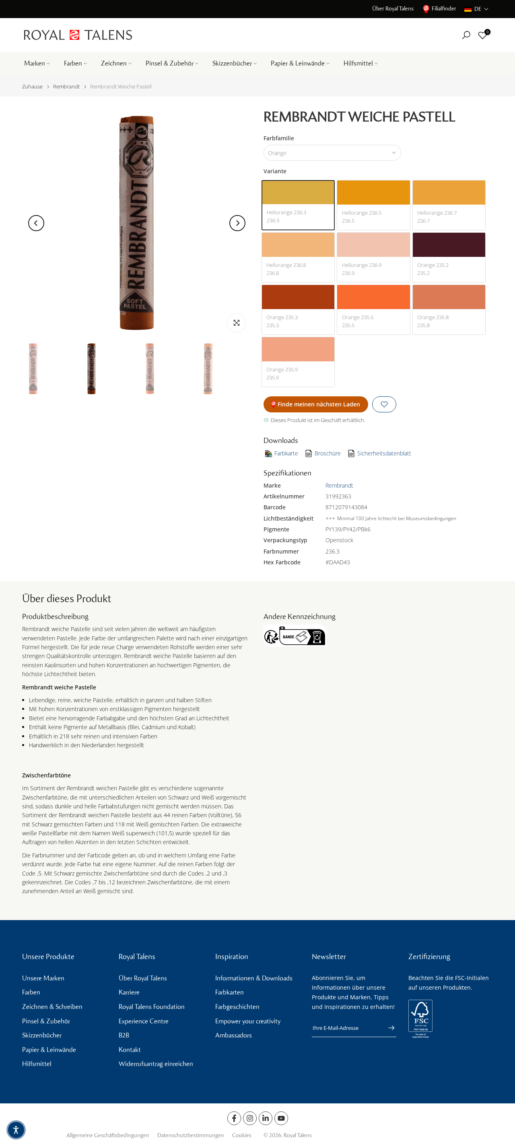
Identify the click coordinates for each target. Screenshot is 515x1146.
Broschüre (328, 453)
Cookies (241, 1135)
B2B (124, 1035)
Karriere (129, 992)
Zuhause (32, 86)
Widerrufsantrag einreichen (156, 1064)
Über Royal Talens (393, 8)
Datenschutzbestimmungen (190, 1135)
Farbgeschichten (237, 1007)
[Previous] (36, 223)
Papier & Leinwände (298, 63)
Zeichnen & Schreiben (52, 1007)
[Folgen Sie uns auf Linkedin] (265, 1118)
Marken (34, 63)
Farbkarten (229, 992)
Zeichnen (114, 63)
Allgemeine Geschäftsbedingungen (107, 1135)
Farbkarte (286, 453)
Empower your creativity (247, 1021)
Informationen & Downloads (254, 978)
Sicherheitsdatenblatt (384, 453)
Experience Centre (144, 1021)
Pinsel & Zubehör (170, 63)
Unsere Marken (43, 978)
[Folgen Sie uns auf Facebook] (234, 1118)
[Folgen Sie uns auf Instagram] (250, 1118)
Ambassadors (233, 1035)
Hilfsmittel (358, 63)
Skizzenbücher (232, 63)
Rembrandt (66, 86)
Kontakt (130, 1050)
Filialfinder (444, 8)
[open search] (466, 35)
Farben (73, 63)
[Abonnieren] (387, 1028)
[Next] (237, 223)
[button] (476, 9)
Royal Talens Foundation (152, 1007)
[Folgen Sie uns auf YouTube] (281, 1118)
